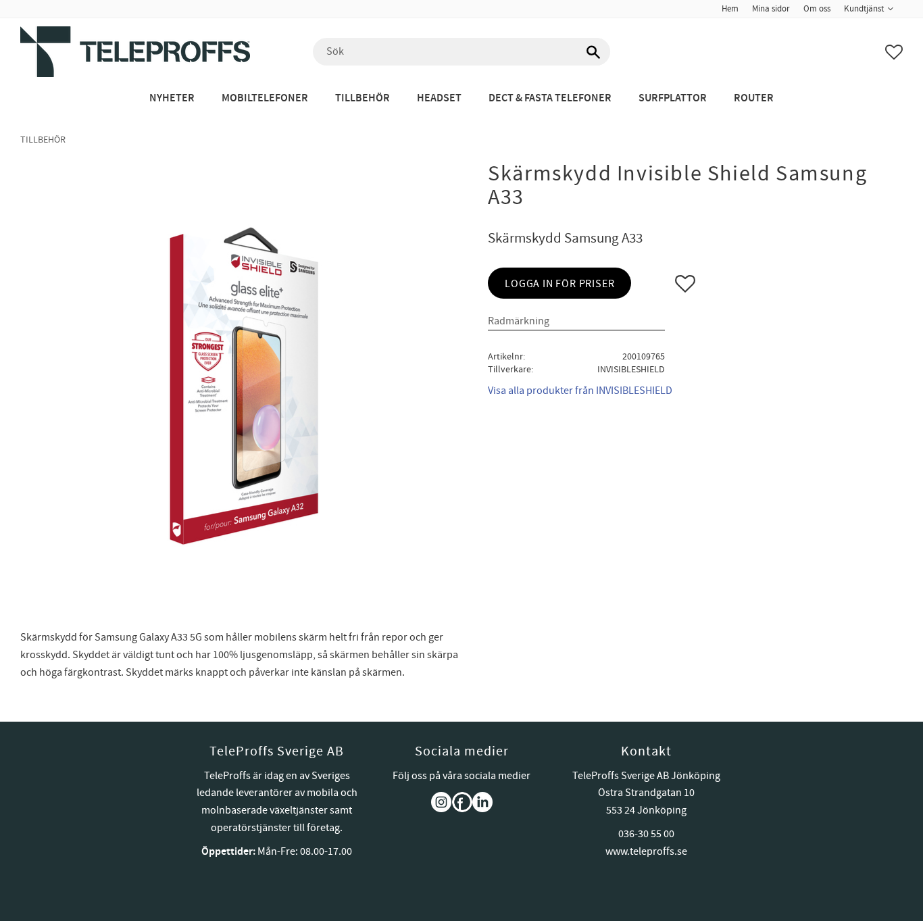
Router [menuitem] (754, 98)
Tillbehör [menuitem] (362, 98)
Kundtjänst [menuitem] (864, 8)
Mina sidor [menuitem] (771, 8)
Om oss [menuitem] (816, 8)
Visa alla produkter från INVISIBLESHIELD (580, 390)
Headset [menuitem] (439, 98)
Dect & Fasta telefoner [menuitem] (550, 98)
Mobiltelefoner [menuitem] (265, 98)
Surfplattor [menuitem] (673, 98)
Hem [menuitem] (730, 8)
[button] (894, 52)
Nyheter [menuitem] (172, 98)
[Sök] (593, 52)
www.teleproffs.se (646, 851)
